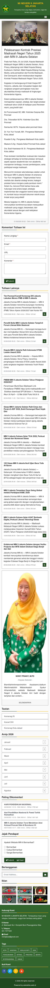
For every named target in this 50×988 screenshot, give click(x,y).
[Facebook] (5, 971)
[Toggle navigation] (45, 17)
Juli (24, 783)
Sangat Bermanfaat (14, 852)
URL (6, 252)
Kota (5, 950)
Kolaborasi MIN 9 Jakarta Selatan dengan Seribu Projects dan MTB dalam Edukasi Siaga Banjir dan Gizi (25, 546)
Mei (24, 769)
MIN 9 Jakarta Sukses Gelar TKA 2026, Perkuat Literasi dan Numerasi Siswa (24, 437)
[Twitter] (10, 971)
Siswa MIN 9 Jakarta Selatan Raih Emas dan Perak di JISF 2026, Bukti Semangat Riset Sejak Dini (24, 409)
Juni (24, 776)
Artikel (19, 955)
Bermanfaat (11, 847)
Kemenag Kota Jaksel (13, 728)
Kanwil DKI (8, 722)
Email (7, 244)
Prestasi (29, 955)
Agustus (24, 790)
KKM (34, 950)
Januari (24, 742)
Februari (24, 749)
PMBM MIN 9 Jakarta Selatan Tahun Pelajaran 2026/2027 (24, 380)
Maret (24, 756)
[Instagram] (16, 971)
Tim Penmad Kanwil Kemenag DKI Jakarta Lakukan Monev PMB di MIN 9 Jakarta (22, 296)
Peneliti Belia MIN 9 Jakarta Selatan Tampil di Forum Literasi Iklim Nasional (23, 324)
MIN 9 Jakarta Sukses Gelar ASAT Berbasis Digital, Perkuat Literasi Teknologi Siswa (23, 518)
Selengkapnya (25, 702)
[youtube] (22, 971)
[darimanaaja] (25, 894)
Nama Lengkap (11, 235)
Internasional (8, 959)
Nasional (13, 950)
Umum (20, 959)
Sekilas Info (25, 950)
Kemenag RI (9, 716)
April (24, 762)
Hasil (21, 860)
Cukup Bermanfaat (14, 849)
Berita (38, 955)
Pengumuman (8, 955)
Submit (11, 281)
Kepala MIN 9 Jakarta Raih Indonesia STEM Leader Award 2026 (23, 351)
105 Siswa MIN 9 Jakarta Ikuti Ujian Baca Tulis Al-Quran (24, 464)
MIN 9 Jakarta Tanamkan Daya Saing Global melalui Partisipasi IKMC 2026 (23, 491)
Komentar (8, 260)
